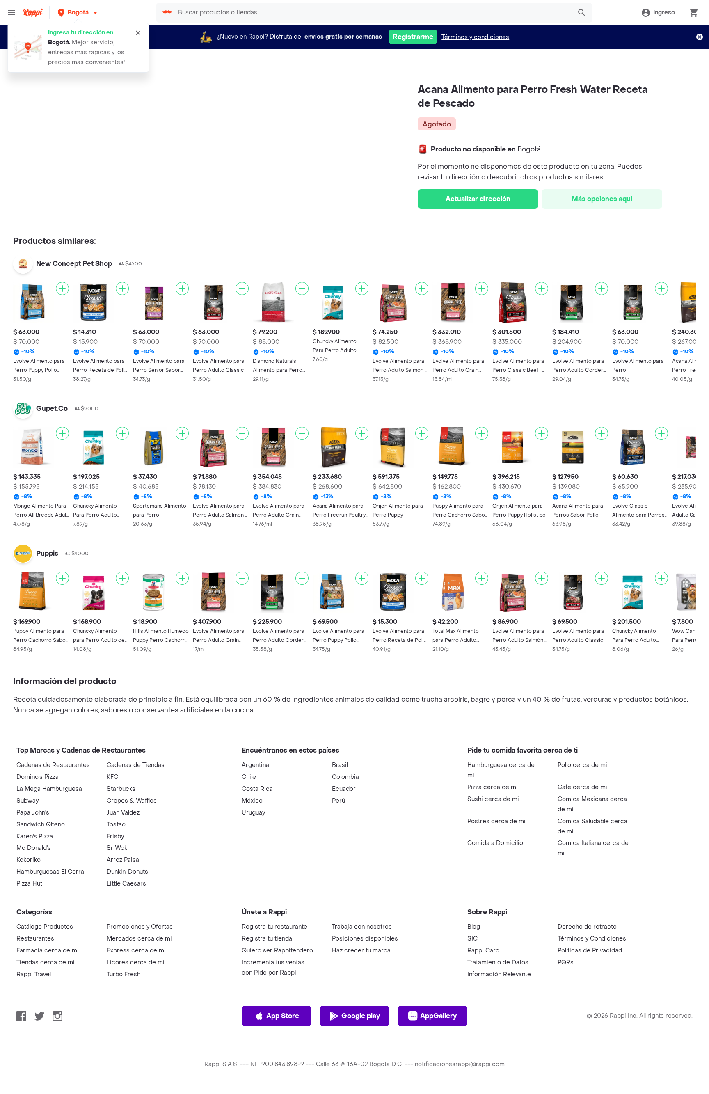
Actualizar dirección (478, 199)
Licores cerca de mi (136, 962)
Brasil (340, 765)
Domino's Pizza (37, 777)
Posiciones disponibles (365, 939)
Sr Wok (117, 848)
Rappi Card (483, 950)
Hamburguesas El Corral (50, 872)
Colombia (345, 777)
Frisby (115, 836)
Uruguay (253, 813)
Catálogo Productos (44, 927)
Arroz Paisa (123, 860)
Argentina (255, 765)
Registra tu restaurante (274, 927)
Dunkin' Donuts (127, 872)
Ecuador (344, 789)
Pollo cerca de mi (582, 765)
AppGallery (438, 1016)
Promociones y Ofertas (140, 927)
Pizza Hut (29, 884)
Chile (249, 777)
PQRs (566, 962)
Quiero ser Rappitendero (277, 950)
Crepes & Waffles (132, 801)
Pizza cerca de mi (492, 787)
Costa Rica (257, 789)
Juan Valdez (123, 813)
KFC (112, 777)
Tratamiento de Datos (497, 962)
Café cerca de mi (582, 787)
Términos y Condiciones (592, 939)
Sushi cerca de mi (493, 799)
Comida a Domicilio (495, 843)
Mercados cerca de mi (139, 939)
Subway (27, 801)
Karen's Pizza (34, 836)
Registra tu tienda (267, 939)
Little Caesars (126, 884)
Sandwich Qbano (40, 825)
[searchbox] (372, 13)
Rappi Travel (33, 974)
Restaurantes (35, 939)
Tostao (116, 825)
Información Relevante (499, 974)
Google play (360, 1016)
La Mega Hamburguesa (49, 789)
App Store (282, 1016)
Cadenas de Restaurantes (53, 765)
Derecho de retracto (587, 927)
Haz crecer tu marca (361, 950)
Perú (338, 801)
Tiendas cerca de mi (45, 962)
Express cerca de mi (136, 950)
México (252, 801)
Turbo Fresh (123, 974)
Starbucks (121, 789)
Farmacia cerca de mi (47, 950)
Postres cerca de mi (496, 821)
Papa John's (32, 813)
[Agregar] (62, 288)
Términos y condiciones (475, 37)
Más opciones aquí (602, 199)
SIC (472, 939)
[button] (78, 12)
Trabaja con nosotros (362, 927)
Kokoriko (28, 860)
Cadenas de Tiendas (136, 765)
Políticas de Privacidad (590, 950)
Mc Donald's (33, 848)
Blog (473, 927)
